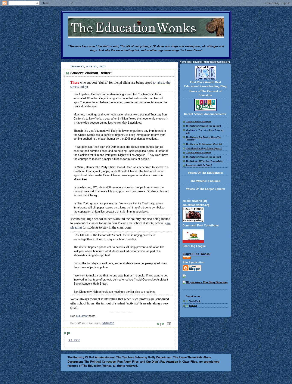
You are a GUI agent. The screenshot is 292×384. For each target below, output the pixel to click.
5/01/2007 (108, 323)
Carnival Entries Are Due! (198, 122)
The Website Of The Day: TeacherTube (204, 161)
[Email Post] (168, 324)
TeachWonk (194, 301)
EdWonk (193, 305)
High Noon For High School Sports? (204, 148)
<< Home (74, 340)
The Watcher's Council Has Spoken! (203, 126)
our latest (82, 316)
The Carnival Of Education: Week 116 (204, 144)
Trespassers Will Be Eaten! (199, 165)
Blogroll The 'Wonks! (196, 254)
